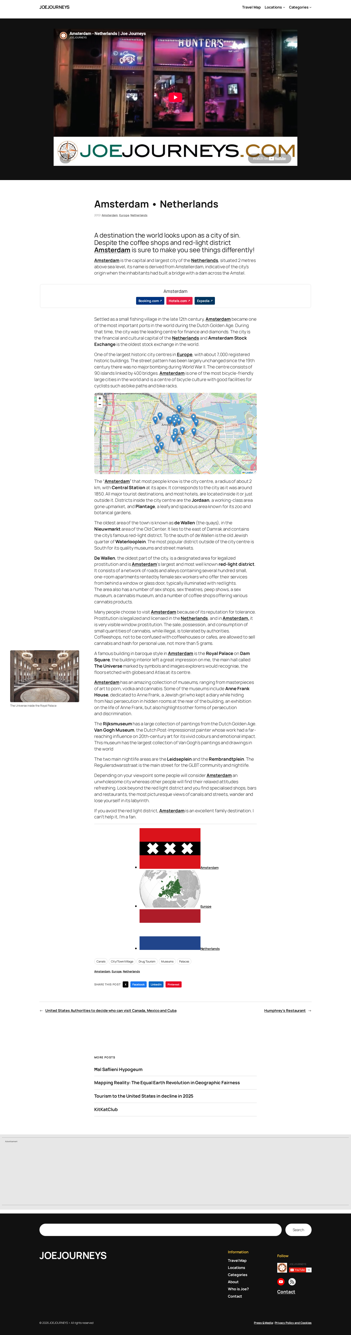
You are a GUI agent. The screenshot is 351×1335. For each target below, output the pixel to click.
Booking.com (149, 301)
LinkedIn (156, 984)
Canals (100, 961)
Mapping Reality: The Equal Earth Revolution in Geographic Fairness (167, 1082)
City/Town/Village (122, 961)
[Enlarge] (74, 655)
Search (298, 1229)
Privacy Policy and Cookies (293, 1323)
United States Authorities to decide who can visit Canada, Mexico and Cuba (111, 1010)
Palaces (184, 961)
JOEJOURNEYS (54, 7)
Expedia (203, 301)
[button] (173, 438)
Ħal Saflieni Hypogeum (118, 1069)
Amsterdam (110, 215)
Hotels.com (178, 301)
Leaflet (249, 472)
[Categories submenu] (310, 7)
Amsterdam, (236, 618)
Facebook (138, 984)
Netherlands (138, 215)
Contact (286, 1292)
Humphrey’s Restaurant (285, 1010)
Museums (167, 961)
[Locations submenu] (284, 7)
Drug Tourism (147, 961)
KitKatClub (106, 1109)
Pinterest (174, 984)
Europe (124, 215)
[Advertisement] (175, 1174)
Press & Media (263, 1323)
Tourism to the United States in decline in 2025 (143, 1096)
